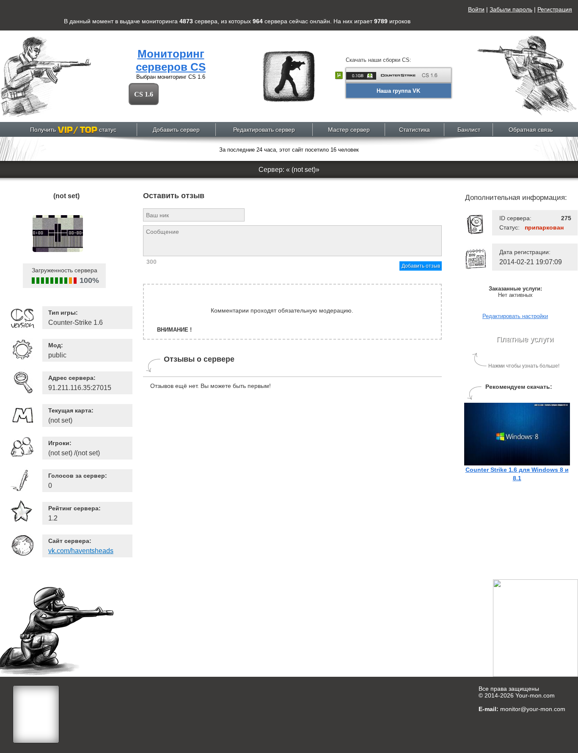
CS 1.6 (143, 94)
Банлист (468, 129)
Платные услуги (524, 339)
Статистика (414, 129)
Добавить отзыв (421, 266)
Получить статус (73, 129)
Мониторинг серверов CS (171, 60)
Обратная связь (531, 129)
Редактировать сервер (264, 129)
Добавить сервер (176, 129)
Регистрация (554, 9)
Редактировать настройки (515, 316)
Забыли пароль (511, 9)
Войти (476, 9)
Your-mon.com (535, 695)
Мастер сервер (349, 129)
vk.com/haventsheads (80, 550)
